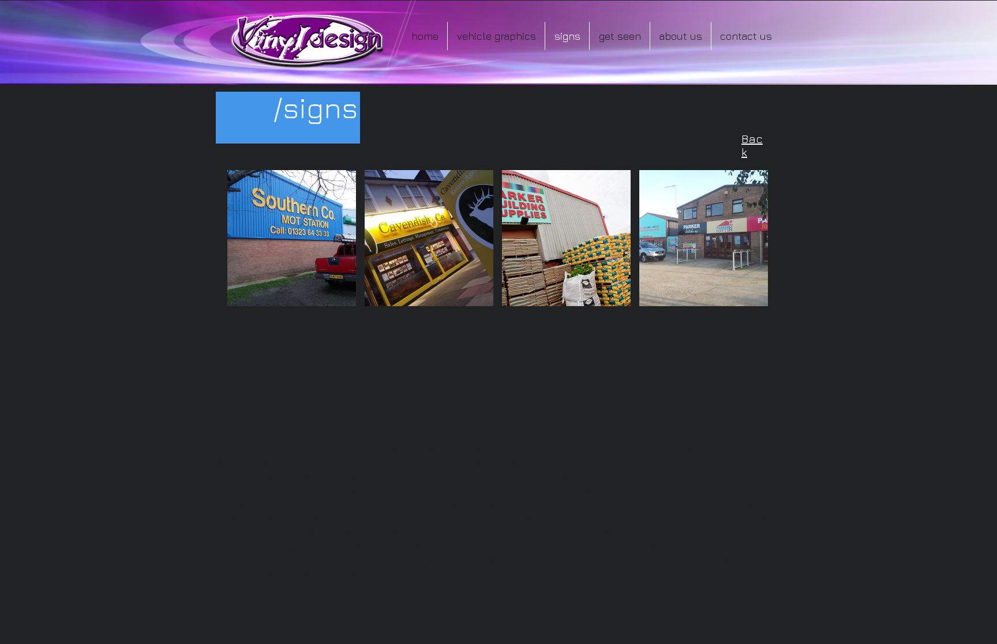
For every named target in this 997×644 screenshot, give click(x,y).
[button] (291, 238)
